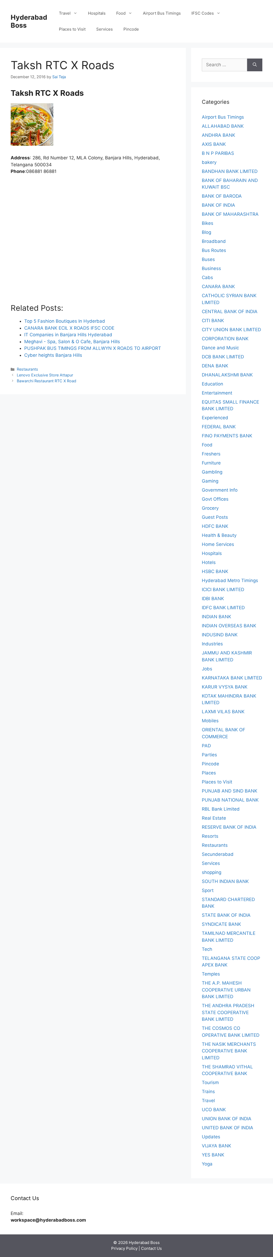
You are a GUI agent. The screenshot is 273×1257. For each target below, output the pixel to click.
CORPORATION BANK (225, 338)
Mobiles (210, 720)
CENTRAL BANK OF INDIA (230, 311)
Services (104, 29)
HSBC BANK (215, 571)
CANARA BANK (218, 286)
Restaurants (27, 369)
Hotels (209, 562)
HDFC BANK (215, 526)
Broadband (214, 241)
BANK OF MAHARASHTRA (230, 214)
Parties (209, 754)
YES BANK (213, 1155)
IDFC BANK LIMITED (223, 607)
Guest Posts (215, 517)
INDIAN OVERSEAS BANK (229, 625)
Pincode (131, 29)
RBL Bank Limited (221, 809)
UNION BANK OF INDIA (226, 1118)
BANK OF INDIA (218, 205)
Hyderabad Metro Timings (230, 580)
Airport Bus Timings (162, 13)
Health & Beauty (219, 535)
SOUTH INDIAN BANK (225, 881)
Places (209, 772)
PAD (206, 745)
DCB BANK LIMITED (223, 356)
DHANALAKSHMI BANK (227, 374)
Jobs (207, 668)
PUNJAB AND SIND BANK (229, 791)
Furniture (211, 463)
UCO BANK (214, 1109)
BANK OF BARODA (222, 196)
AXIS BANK (214, 144)
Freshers (211, 454)
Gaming (210, 481)
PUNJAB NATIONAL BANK (230, 800)
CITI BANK (213, 320)
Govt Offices (215, 499)
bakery (209, 162)
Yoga (207, 1164)
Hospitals (97, 13)
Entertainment (217, 393)
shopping (211, 872)
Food (121, 13)
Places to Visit (72, 29)
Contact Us (151, 1248)
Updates (211, 1136)
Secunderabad (218, 854)
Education (212, 384)
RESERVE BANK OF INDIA (229, 827)
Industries (212, 643)
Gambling (212, 472)
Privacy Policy (124, 1248)
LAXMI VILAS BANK (223, 711)
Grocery (210, 508)
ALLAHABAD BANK (223, 126)
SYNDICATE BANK (221, 924)
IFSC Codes (202, 13)
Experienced (215, 417)
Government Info (220, 490)
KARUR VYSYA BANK (224, 687)
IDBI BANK (213, 598)
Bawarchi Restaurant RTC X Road (46, 381)
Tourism (210, 1082)
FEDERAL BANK (219, 426)
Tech (207, 949)
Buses (208, 259)
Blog (206, 232)
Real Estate (214, 818)
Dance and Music (220, 347)
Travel (65, 13)
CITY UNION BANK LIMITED (231, 329)
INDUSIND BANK (220, 634)
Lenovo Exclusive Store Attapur (45, 375)
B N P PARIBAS (218, 153)
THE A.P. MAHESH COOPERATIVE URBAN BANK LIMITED (226, 989)
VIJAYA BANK (216, 1145)
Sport (208, 890)
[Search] (254, 65)
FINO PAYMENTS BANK (227, 435)
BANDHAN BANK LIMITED (230, 171)
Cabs (207, 277)
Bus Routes (214, 250)
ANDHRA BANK (218, 135)
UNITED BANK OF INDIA (227, 1127)
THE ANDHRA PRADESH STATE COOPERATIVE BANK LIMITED (228, 1012)
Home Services (218, 544)
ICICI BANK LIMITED (223, 589)
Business (211, 268)
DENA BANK (215, 365)
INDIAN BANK (216, 616)
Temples (211, 974)
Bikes (207, 223)
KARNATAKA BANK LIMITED (232, 678)
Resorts (210, 836)
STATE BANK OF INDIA (226, 915)
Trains (208, 1091)
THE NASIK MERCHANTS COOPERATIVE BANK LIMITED (229, 1051)
